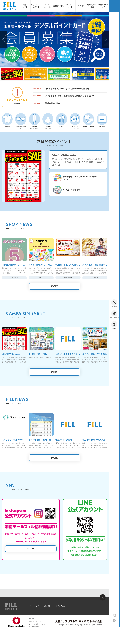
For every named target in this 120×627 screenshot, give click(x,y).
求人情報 (47, 606)
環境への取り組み (103, 6)
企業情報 (31, 619)
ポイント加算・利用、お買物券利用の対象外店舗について (69, 96)
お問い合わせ (60, 606)
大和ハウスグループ (34, 622)
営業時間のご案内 (52, 103)
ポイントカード (69, 6)
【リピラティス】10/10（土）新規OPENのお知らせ (67, 89)
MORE (54, 286)
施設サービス (58, 6)
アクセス (81, 6)
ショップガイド (24, 6)
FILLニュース (47, 6)
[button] (3, 39)
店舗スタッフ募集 (92, 6)
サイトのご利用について (36, 624)
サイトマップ (34, 606)
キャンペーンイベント (36, 6)
